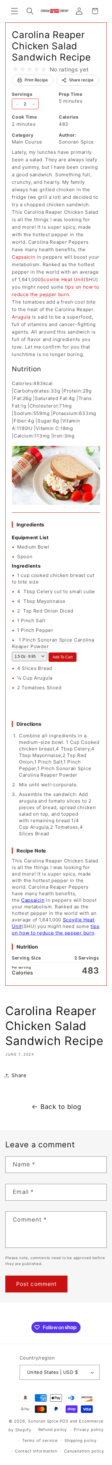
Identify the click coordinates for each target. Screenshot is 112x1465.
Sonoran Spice (43, 1421)
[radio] (15, 69)
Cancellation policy (84, 1451)
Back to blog (60, 1107)
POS (64, 1421)
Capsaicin (23, 257)
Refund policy (52, 1429)
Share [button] (19, 1075)
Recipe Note (31, 850)
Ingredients (30, 524)
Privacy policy (88, 1429)
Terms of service (40, 1440)
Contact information (36, 1451)
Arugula (21, 317)
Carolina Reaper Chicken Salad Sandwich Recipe (51, 46)
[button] (14, 11)
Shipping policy (80, 1440)
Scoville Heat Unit (62, 279)
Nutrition (27, 947)
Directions (28, 724)
